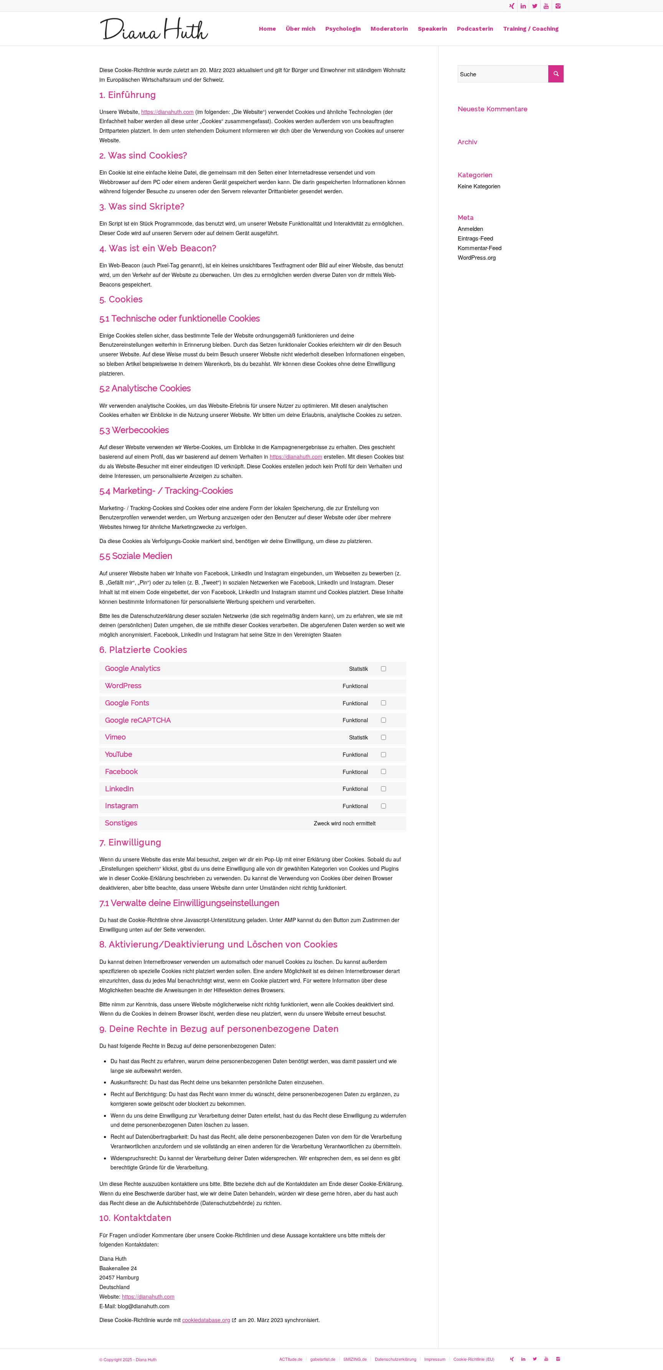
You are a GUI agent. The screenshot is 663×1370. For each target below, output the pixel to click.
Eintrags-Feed (475, 238)
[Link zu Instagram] (558, 6)
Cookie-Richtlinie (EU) (474, 1359)
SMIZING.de (355, 1359)
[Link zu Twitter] (534, 6)
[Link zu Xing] (511, 6)
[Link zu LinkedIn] (523, 6)
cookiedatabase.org (206, 1320)
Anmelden (470, 228)
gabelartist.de (322, 1359)
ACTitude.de (290, 1359)
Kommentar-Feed (479, 248)
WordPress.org (477, 257)
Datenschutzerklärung (395, 1359)
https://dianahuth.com (167, 111)
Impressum (434, 1359)
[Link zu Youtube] (546, 6)
